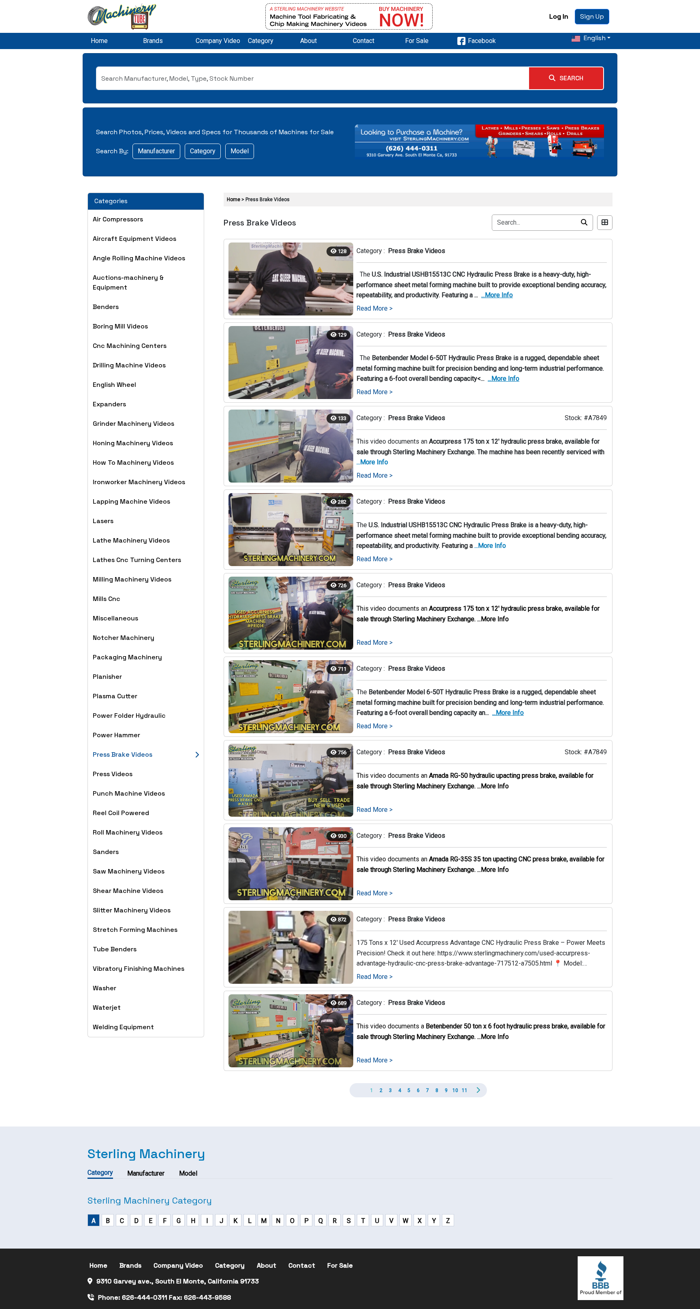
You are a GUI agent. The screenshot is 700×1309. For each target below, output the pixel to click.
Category (260, 41)
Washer (104, 988)
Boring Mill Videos (120, 326)
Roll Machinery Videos (127, 832)
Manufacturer (156, 151)
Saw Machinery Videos (128, 871)
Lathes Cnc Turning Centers (137, 560)
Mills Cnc (106, 598)
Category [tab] (100, 1172)
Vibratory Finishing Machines (138, 968)
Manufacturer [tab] (145, 1173)
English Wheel (114, 384)
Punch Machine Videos (129, 793)
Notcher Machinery (123, 637)
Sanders (106, 852)
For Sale (417, 41)
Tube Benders (115, 949)
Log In (558, 16)
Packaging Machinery (127, 657)
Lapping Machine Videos (131, 501)
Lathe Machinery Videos (131, 540)
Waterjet (107, 1007)
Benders (106, 307)
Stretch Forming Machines (135, 929)
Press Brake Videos (122, 754)
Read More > (374, 308)
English (594, 38)
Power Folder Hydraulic (129, 715)
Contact (363, 41)
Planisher (107, 676)
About (308, 41)
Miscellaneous (115, 618)
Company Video (218, 41)
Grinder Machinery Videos (133, 423)
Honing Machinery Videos (133, 443)
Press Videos (112, 774)
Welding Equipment (123, 1027)
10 (455, 1090)
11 (464, 1090)
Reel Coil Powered (121, 813)
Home (99, 41)
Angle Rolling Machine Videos (139, 258)
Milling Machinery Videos (132, 579)
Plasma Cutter (115, 696)
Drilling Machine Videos (129, 365)
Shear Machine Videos (128, 890)
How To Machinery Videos (133, 462)
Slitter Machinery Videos (132, 910)
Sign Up (592, 16)
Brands (153, 41)
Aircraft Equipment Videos (134, 238)
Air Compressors (118, 219)
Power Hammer (116, 735)
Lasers (103, 521)
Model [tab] (188, 1173)
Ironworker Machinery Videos (139, 482)
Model (239, 151)
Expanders (109, 404)
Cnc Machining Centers (129, 345)
